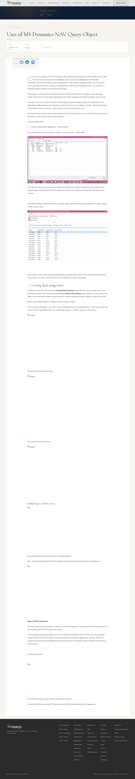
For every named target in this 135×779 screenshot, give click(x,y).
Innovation (104, 756)
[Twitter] (21, 62)
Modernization (78, 744)
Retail (89, 748)
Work (87, 3)
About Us (103, 729)
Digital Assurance (79, 733)
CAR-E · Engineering (64, 733)
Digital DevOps (78, 729)
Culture (103, 748)
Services (65, 3)
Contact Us (104, 752)
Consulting (77, 3)
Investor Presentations (121, 740)
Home (41, 15)
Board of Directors (106, 737)
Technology (104, 759)
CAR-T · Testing (63, 737)
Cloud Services (78, 737)
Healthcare (90, 733)
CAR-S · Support (63, 740)
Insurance (90, 744)
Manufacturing (91, 737)
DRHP (116, 733)
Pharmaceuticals (92, 740)
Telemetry (77, 759)
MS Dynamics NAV (46, 47)
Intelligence (77, 748)
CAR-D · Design (63, 729)
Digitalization (78, 740)
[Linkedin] (27, 62)
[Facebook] (33, 62)
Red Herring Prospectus (121, 729)
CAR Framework (53, 3)
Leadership (104, 733)
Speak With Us (121, 3)
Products (96, 3)
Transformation (78, 756)
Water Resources (92, 752)
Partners (41, 3)
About (32, 3)
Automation (77, 752)
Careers (103, 740)
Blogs (49, 15)
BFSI (88, 729)
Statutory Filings (119, 737)
